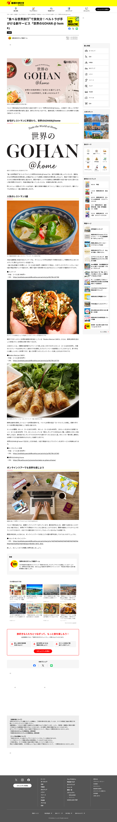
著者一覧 (69, 790)
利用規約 (95, 784)
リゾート (91, 80)
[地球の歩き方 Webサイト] (15, 3)
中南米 (91, 62)
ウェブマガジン (33, 11)
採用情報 (95, 793)
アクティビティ (88, 169)
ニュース (69, 787)
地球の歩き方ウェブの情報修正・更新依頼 (23, 731)
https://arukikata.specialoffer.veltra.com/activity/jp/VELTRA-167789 (36, 277)
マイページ (71, 797)
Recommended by (68, 622)
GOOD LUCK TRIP (72, 800)
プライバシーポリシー (98, 781)
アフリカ (91, 97)
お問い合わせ (96, 796)
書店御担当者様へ (97, 788)
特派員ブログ (51, 11)
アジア (91, 86)
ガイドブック (69, 11)
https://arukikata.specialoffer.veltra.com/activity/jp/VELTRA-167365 (36, 453)
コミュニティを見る (102, 9)
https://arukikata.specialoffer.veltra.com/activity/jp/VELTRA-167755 (36, 360)
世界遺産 (96, 161)
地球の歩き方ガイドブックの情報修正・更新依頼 (25, 733)
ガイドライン (96, 786)
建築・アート (96, 153)
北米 (90, 56)
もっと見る (103, 332)
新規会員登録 (72, 795)
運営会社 (95, 779)
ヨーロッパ (92, 51)
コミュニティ (86, 11)
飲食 (88, 153)
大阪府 (15, 14)
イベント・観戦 (88, 161)
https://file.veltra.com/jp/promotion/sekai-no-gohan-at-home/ (34, 460)
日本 (12, 14)
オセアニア (92, 68)
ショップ (105, 169)
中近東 (91, 92)
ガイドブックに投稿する (99, 791)
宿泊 (105, 153)
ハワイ (91, 74)
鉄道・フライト (96, 169)
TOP (8, 14)
